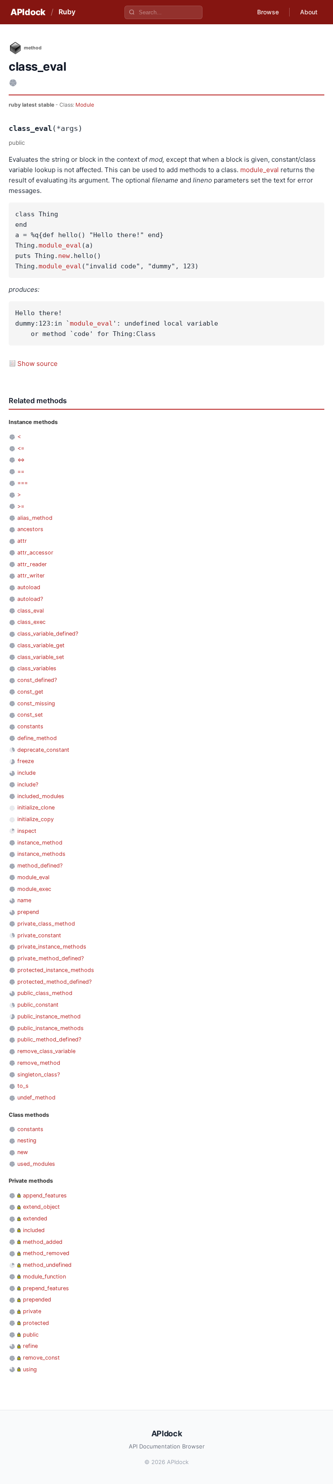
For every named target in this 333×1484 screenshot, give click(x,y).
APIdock (28, 12)
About (308, 12)
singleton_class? (38, 1074)
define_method (37, 738)
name (24, 900)
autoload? (30, 599)
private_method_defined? (50, 958)
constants (30, 726)
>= (20, 506)
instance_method (39, 842)
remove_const (41, 1357)
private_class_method (46, 923)
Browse (268, 12)
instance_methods (41, 854)
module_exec (34, 889)
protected (36, 1323)
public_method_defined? (49, 1039)
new (64, 256)
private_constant (39, 935)
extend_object (41, 1207)
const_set (30, 714)
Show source (37, 363)
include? (27, 784)
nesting (26, 1140)
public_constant (38, 1004)
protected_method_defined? (54, 981)
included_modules (40, 796)
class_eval (30, 610)
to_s (23, 1086)
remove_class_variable (46, 1051)
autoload (28, 587)
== (20, 471)
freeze (25, 761)
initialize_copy (35, 819)
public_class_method (44, 993)
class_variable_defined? (47, 633)
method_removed (46, 1253)
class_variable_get (41, 645)
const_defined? (37, 680)
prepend (28, 912)
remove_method (38, 1063)
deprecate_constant (43, 750)
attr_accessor (35, 552)
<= (20, 448)
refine (30, 1346)
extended (35, 1218)
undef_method (36, 1097)
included (34, 1230)
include (26, 773)
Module (84, 104)
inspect (26, 831)
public (31, 1334)
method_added (42, 1242)
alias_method (34, 518)
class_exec (31, 622)
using (30, 1369)
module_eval (259, 170)
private (32, 1311)
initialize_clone (36, 807)
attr (22, 541)
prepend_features (46, 1288)
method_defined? (39, 865)
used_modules (36, 1164)
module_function (44, 1276)
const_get (30, 691)
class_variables (36, 668)
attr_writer (31, 575)
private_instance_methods (51, 946)
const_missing (36, 703)
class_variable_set (40, 657)
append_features (45, 1195)
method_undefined (47, 1265)
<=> (21, 460)
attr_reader (32, 564)
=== (22, 482)
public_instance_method (49, 1016)
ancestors (30, 529)
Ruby (67, 11)
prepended (37, 1299)
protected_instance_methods (55, 970)
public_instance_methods (50, 1028)
